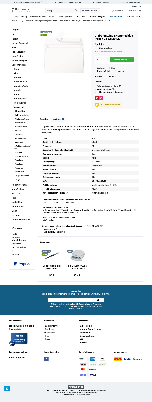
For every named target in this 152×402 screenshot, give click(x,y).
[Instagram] (101, 98)
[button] (7, 388)
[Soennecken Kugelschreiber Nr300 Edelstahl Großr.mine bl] (52, 255)
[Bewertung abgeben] (115, 42)
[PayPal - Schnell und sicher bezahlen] (22, 264)
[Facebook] (46, 359)
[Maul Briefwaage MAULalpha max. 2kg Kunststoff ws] (78, 255)
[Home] (11, 16)
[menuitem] (136, 6)
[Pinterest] (97, 98)
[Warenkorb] (140, 10)
